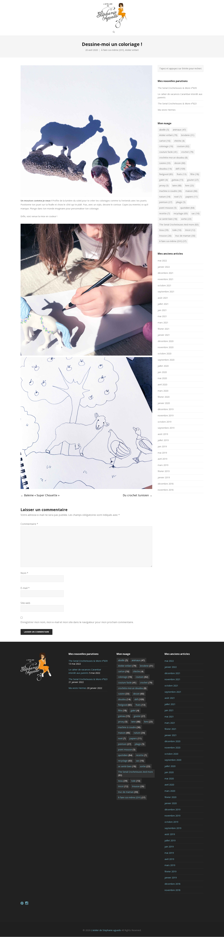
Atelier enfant (132, 50)
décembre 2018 (165, 483)
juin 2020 (162, 372)
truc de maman (185, 235)
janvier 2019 (164, 477)
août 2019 (163, 434)
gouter (193, 179)
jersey (164, 185)
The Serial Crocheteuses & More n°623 (177, 103)
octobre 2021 (164, 285)
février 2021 (163, 328)
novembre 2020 (165, 347)
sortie (186, 218)
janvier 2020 (164, 403)
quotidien (187, 207)
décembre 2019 (165, 409)
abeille (164, 129)
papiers (192, 196)
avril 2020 (162, 384)
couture (183, 146)
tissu (164, 230)
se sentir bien (168, 218)
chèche (179, 140)
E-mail (25, 588)
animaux (179, 129)
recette (164, 213)
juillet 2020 (163, 365)
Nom (24, 573)
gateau (177, 179)
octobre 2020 (164, 353)
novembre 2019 (165, 415)
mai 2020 (162, 378)
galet (163, 179)
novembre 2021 (165, 279)
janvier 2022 (164, 266)
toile (176, 230)
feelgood (166, 174)
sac (195, 213)
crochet (187, 151)
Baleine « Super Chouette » (40, 495)
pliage (180, 202)
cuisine (165, 163)
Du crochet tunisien (137, 495)
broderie (187, 135)
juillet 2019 (163, 440)
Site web (25, 603)
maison (191, 191)
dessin (179, 163)
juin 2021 (162, 310)
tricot (190, 230)
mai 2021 (162, 316)
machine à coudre (170, 191)
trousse (165, 235)
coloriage (166, 146)
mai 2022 (162, 260)
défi (180, 168)
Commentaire (29, 524)
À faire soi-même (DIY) (112, 50)
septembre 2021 (166, 291)
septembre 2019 (166, 427)
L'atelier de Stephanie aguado (106, 930)
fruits (182, 174)
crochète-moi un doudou (173, 157)
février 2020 (163, 396)
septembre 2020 (166, 359)
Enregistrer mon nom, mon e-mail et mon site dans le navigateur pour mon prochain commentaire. (77, 622)
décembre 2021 (165, 272)
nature (164, 196)
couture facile (168, 151)
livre (189, 185)
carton (164, 140)
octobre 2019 (164, 421)
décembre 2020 (165, 341)
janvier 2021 (164, 334)
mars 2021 (163, 322)
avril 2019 (162, 458)
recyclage (181, 213)
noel (178, 196)
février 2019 (163, 471)
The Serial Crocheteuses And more (179, 224)
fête (194, 174)
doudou (165, 168)
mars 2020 (163, 390)
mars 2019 (163, 465)
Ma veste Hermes (167, 109)
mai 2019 (162, 452)
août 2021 (163, 297)
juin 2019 (162, 446)
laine (176, 185)
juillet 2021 (163, 303)
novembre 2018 (165, 489)
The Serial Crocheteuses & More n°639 (177, 88)
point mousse (167, 207)
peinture (165, 202)
